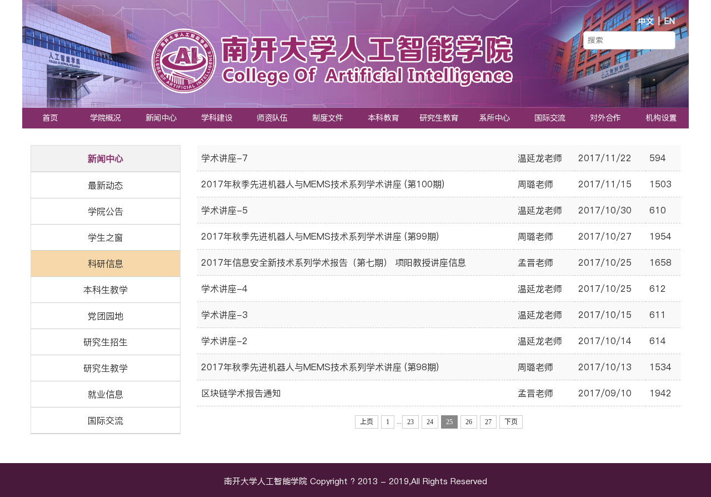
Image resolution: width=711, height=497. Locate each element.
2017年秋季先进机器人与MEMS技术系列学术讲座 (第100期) (322, 184)
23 (410, 422)
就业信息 (105, 394)
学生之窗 (105, 237)
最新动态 (105, 185)
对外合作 (605, 117)
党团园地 (105, 316)
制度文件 (327, 117)
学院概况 (105, 117)
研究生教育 (438, 117)
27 (488, 422)
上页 (366, 422)
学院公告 (105, 211)
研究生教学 (105, 368)
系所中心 (494, 117)
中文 (646, 21)
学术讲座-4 (224, 288)
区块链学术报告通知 (241, 393)
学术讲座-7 (224, 158)
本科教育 (383, 117)
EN (669, 21)
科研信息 (105, 263)
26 (468, 422)
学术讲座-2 (224, 341)
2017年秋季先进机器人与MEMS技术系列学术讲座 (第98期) (320, 367)
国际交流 (549, 117)
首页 (50, 117)
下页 (511, 422)
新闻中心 (161, 117)
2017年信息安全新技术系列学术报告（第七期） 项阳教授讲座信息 (333, 262)
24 (430, 422)
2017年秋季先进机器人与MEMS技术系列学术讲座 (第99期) (320, 236)
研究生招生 (105, 342)
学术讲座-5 (224, 210)
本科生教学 (105, 290)
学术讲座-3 (224, 315)
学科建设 (216, 117)
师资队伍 (272, 117)
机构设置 (661, 117)
